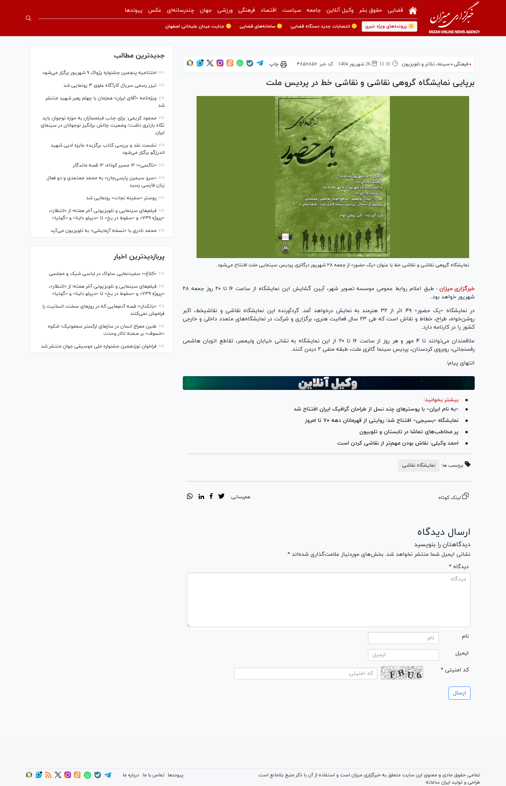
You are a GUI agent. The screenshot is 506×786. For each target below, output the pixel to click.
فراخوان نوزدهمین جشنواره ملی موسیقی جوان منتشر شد (99, 346)
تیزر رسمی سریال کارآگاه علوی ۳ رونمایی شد (110, 85)
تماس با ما (154, 775)
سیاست (291, 10)
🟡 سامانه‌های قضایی (261, 26)
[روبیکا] (190, 65)
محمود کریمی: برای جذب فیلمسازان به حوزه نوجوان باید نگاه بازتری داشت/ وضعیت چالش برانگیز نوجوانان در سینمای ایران (103, 125)
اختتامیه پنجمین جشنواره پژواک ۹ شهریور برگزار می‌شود (99, 73)
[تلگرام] (259, 65)
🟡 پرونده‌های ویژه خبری (389, 26)
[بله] (249, 65)
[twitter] (221, 497)
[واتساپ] (239, 65)
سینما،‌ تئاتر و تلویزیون (426, 64)
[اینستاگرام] (220, 65)
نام (465, 636)
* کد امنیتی (455, 670)
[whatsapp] (190, 497)
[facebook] (211, 497)
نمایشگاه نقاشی (418, 465)
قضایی (395, 10)
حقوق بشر (370, 10)
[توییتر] (210, 65)
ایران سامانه (438, 782)
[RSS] (48, 777)
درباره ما (131, 775)
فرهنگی (246, 10)
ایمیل (462, 653)
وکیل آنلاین (340, 10)
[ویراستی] (200, 65)
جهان (206, 10)
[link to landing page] (454, 18)
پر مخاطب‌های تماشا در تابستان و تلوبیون (408, 432)
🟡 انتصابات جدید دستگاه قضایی (324, 26)
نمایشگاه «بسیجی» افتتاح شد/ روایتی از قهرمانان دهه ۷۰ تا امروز (381, 420)
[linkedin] (201, 497)
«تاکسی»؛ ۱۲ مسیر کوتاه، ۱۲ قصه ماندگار (115, 165)
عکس (154, 10)
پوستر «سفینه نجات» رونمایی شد (121, 198)
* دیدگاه (459, 567)
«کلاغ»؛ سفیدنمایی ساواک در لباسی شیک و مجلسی (103, 273)
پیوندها (134, 10)
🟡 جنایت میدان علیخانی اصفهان (198, 26)
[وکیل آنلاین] (329, 383)
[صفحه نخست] (413, 10)
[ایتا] (229, 65)
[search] (28, 18)
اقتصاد (269, 10)
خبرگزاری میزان (457, 289)
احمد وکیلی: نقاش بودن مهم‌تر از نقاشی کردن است (397, 443)
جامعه (314, 10)
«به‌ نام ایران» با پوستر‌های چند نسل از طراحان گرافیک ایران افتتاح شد (376, 409)
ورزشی (225, 10)
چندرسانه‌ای (180, 10)
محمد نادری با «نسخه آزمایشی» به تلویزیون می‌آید (104, 230)
